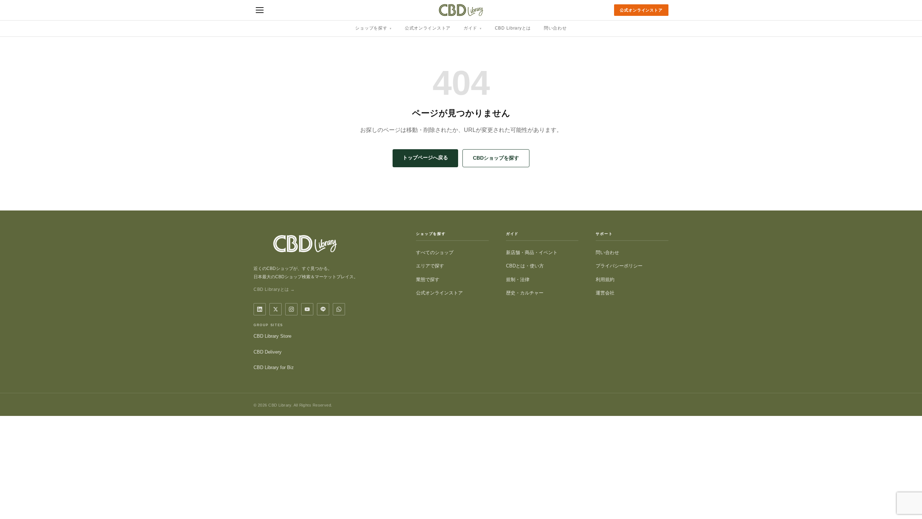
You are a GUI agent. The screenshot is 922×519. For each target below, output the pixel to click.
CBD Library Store (272, 336)
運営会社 (605, 293)
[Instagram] (291, 309)
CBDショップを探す (496, 158)
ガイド (473, 28)
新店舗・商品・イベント (532, 252)
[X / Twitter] (275, 309)
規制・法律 (517, 279)
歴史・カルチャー (524, 293)
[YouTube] (307, 309)
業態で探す (427, 279)
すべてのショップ (434, 252)
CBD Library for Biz (274, 367)
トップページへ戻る (425, 157)
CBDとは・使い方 (525, 266)
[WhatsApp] (339, 309)
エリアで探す (430, 266)
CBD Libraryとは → (274, 289)
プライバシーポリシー (619, 266)
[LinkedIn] (260, 309)
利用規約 (605, 279)
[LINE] (323, 309)
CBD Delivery (268, 352)
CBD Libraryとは (513, 28)
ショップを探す (373, 28)
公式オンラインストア (641, 10)
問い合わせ (555, 28)
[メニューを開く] (260, 10)
